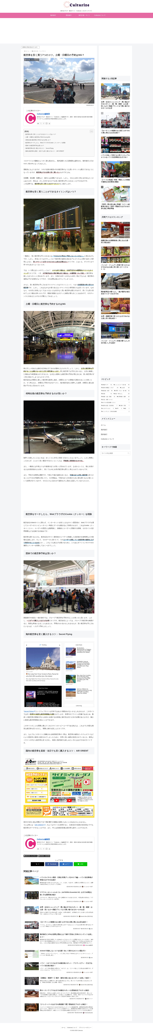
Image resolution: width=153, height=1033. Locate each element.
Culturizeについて (72, 1027)
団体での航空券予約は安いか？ (35, 145)
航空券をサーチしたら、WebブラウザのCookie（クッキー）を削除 (45, 142)
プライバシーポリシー (85, 1027)
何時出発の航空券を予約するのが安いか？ (38, 140)
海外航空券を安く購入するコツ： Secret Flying (39, 148)
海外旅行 (104, 430)
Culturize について (107, 439)
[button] (128, 453)
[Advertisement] (76, 31)
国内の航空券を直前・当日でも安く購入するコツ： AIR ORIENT (45, 151)
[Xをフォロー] (41, 123)
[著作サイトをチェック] (38, 123)
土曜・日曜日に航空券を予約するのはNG (38, 137)
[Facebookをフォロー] (44, 123)
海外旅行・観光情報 (45, 855)
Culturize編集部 (43, 114)
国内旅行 (104, 434)
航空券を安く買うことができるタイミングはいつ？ (41, 134)
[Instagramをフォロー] (46, 123)
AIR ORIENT (39, 825)
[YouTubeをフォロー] (49, 123)
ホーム (103, 425)
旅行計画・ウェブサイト (31, 855)
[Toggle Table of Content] (91, 131)
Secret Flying (28, 711)
